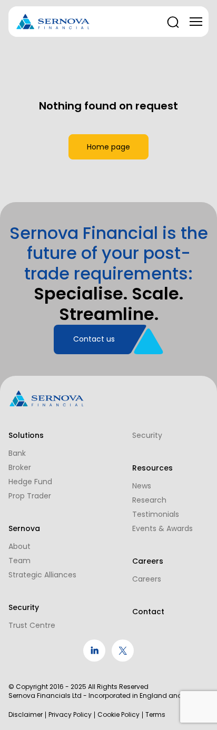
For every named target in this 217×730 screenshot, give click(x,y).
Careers (146, 579)
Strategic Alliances (42, 574)
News (141, 485)
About (19, 546)
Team (19, 560)
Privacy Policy (70, 715)
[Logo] (53, 22)
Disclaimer (25, 715)
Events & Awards (162, 528)
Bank (17, 453)
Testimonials (155, 514)
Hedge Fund (30, 481)
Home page (108, 147)
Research (149, 500)
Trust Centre (31, 625)
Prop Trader (29, 495)
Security (147, 435)
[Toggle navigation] (196, 21)
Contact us (94, 339)
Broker (19, 467)
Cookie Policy (118, 715)
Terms (155, 715)
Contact (148, 611)
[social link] (94, 659)
